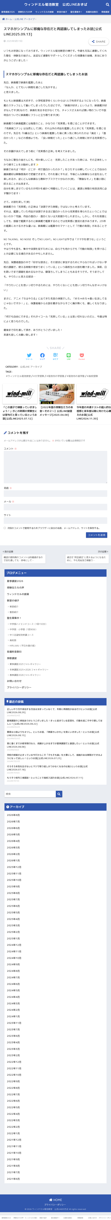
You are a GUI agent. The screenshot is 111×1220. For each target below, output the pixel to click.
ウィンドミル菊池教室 (19, 376)
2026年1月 (13, 860)
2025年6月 (13, 906)
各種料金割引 (92, 11)
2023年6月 (13, 1035)
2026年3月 (13, 847)
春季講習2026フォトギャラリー (25, 675)
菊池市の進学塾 (76, 376)
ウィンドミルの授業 (44, 11)
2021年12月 (14, 1139)
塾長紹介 (14, 612)
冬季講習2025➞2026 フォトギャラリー (29, 669)
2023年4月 (13, 1042)
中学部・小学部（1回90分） (23, 629)
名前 (8, 488)
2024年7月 (13, 977)
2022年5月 (13, 1107)
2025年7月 (13, 899)
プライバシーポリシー (19, 687)
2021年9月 (13, 1159)
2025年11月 (14, 873)
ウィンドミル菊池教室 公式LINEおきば (55, 4)
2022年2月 (13, 1126)
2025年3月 (13, 925)
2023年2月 (13, 1055)
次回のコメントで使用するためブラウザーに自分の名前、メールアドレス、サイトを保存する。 (54, 528)
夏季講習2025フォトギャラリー (25, 664)
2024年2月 (13, 1009)
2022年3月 (13, 1120)
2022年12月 (14, 1062)
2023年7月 (13, 1029)
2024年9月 (13, 964)
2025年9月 (13, 886)
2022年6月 (13, 1100)
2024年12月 (14, 945)
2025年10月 (14, 880)
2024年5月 (13, 990)
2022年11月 (14, 1068)
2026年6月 (13, 828)
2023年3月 (13, 1049)
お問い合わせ (14, 681)
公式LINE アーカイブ (31, 366)
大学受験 (39, 376)
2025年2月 (13, 932)
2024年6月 (13, 984)
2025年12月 (14, 867)
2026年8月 (13, 815)
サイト (7, 515)
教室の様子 (62, 11)
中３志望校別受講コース (22, 634)
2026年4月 (13, 841)
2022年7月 (13, 1094)
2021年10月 (14, 1152)
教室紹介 (14, 606)
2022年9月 (13, 1081)
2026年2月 (13, 854)
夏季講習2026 (8, 11)
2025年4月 (13, 919)
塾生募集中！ (76, 11)
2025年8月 (13, 893)
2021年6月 (13, 1178)
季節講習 (105, 11)
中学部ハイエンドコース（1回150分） (28, 624)
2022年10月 (14, 1074)
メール (9, 501)
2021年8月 (13, 1165)
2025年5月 (13, 912)
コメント (10, 448)
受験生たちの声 (25, 11)
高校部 (13, 640)
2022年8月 (13, 1088)
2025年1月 (13, 938)
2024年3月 (13, 1003)
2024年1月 (13, 1016)
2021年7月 (13, 1172)
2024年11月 (14, 951)
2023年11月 (14, 1023)
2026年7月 (13, 821)
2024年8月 (13, 971)
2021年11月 (14, 1146)
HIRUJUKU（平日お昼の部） (23, 645)
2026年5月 (13, 834)
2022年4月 (13, 1114)
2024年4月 (13, 997)
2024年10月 (14, 958)
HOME (57, 1200)
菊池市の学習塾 (56, 376)
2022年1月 (13, 1133)
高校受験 (93, 376)
